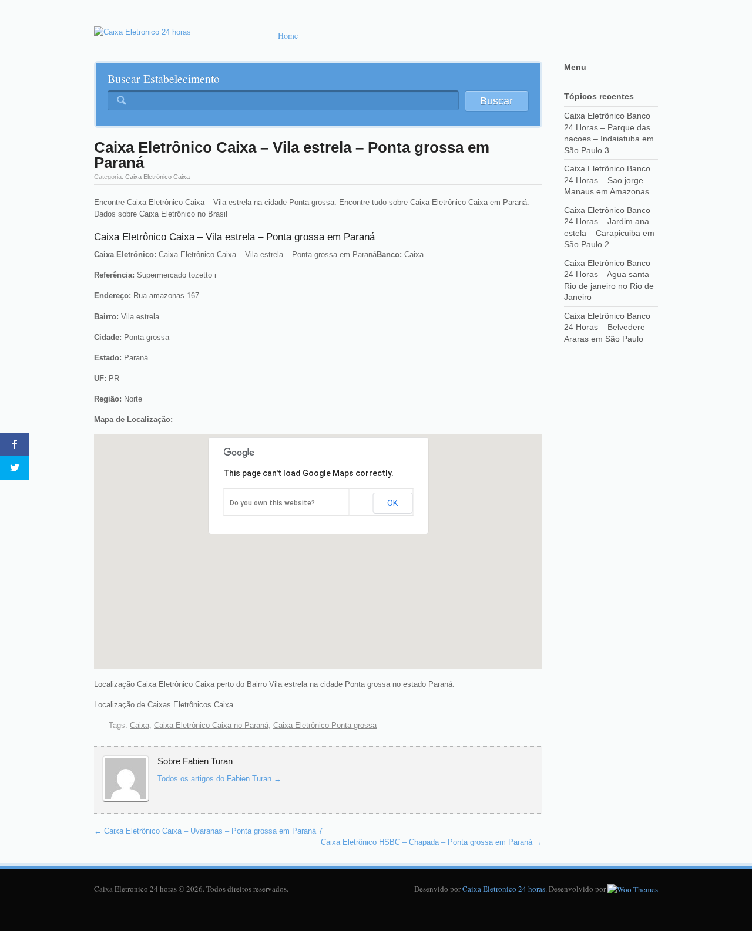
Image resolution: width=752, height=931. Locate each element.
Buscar (496, 101)
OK (392, 503)
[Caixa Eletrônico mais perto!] (142, 32)
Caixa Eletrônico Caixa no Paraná (211, 725)
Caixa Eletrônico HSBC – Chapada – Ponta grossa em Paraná (431, 842)
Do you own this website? (272, 503)
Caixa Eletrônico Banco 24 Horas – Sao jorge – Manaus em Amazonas (607, 180)
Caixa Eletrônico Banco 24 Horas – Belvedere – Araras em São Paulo (608, 327)
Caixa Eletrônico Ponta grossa (325, 725)
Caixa (139, 725)
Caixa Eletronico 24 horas (503, 888)
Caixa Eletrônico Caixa (157, 176)
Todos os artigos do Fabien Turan (219, 778)
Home (288, 35)
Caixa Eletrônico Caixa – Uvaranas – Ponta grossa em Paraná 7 (208, 831)
